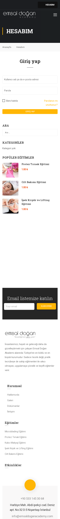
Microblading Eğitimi (15, 431)
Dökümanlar (13, 406)
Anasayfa (6, 47)
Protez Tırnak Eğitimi (35, 164)
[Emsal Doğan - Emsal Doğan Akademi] (19, 14)
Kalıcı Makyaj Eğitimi (15, 442)
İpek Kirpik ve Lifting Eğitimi (19, 448)
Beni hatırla (12, 100)
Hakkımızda (13, 394)
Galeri (10, 400)
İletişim (11, 411)
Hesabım (50, 5)
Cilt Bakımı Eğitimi (34, 182)
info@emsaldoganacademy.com (32, 516)
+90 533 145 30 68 (32, 498)
